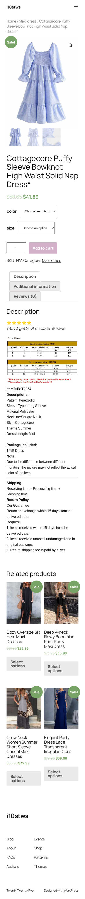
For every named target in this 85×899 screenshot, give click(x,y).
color (12, 211)
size (10, 228)
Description (25, 276)
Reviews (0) (25, 296)
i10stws (14, 7)
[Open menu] (75, 7)
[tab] (24, 276)
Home (11, 21)
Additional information (35, 286)
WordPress (71, 890)
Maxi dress (28, 21)
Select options (17, 663)
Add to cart (43, 248)
